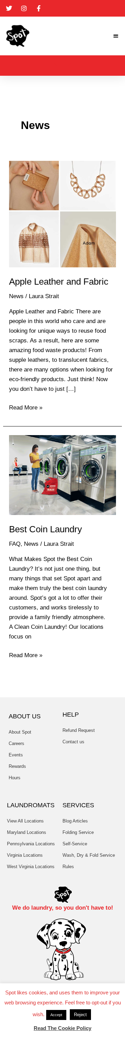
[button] (116, 36)
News (16, 296)
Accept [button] (56, 1015)
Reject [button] (80, 1014)
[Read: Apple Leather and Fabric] (62, 213)
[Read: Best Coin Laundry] (62, 474)
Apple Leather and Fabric (58, 281)
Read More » (25, 407)
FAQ (14, 544)
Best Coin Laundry (45, 529)
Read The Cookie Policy (62, 1028)
